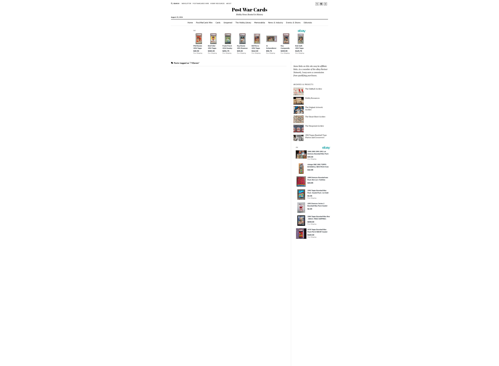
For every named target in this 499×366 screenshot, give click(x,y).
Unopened (228, 22)
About (228, 3)
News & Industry (275, 22)
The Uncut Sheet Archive (315, 116)
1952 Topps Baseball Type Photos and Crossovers (316, 136)
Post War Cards (249, 9)
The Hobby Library (243, 22)
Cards (218, 22)
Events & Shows (293, 22)
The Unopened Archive (314, 126)
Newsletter (186, 3)
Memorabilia (259, 22)
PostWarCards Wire (201, 3)
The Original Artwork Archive (314, 108)
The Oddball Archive (313, 89)
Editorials (308, 22)
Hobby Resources (217, 3)
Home (190, 22)
